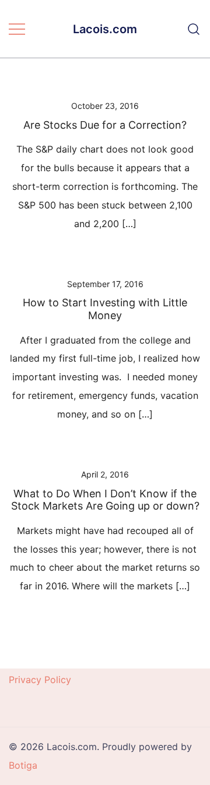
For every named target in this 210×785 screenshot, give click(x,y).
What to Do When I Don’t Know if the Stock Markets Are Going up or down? (105, 499)
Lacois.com (105, 29)
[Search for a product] (194, 29)
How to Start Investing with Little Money (105, 308)
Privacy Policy (40, 679)
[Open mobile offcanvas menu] (17, 29)
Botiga (23, 765)
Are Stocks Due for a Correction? (105, 125)
